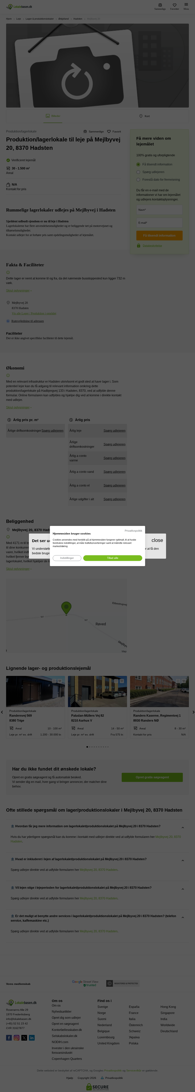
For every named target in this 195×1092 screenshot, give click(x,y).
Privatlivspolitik (133, 530)
